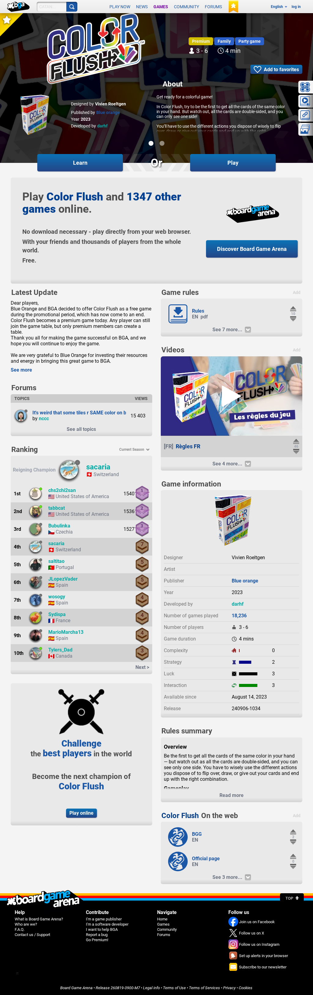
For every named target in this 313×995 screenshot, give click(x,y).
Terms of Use (174, 988)
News (142, 6)
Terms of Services (204, 988)
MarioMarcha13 (65, 632)
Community (186, 6)
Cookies (245, 988)
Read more (231, 795)
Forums (213, 6)
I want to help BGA (102, 929)
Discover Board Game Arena (252, 249)
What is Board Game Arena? (39, 919)
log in (296, 7)
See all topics (81, 429)
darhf (102, 125)
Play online (81, 813)
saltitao (56, 561)
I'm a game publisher (104, 919)
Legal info (151, 988)
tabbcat (56, 508)
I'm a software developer (107, 924)
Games (160, 6)
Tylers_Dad (60, 650)
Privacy (229, 988)
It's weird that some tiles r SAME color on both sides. (90, 413)
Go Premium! (97, 940)
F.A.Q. (19, 929)
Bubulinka (59, 526)
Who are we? (26, 924)
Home (162, 919)
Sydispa (57, 614)
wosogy (56, 597)
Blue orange (108, 112)
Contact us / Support (32, 934)
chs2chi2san (62, 490)
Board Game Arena (76, 988)
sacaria (98, 467)
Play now (119, 6)
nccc (44, 418)
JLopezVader (63, 579)
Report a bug (97, 934)
